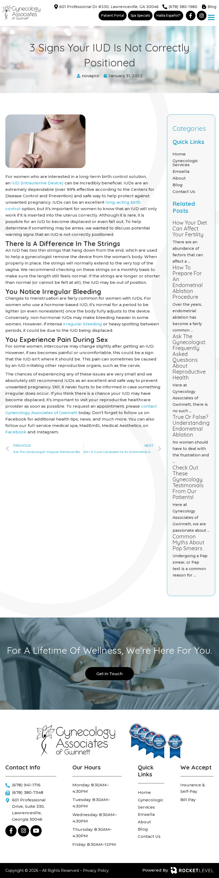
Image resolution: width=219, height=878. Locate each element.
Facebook (15, 431)
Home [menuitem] (144, 792)
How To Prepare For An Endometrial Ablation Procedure (188, 282)
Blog (178, 184)
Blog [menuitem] (143, 829)
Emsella (181, 171)
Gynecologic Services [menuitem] (150, 803)
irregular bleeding (82, 323)
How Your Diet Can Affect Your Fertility (190, 228)
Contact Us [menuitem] (149, 836)
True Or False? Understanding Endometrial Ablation (191, 426)
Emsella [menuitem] (146, 814)
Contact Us (184, 191)
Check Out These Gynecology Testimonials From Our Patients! (188, 482)
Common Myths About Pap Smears (188, 542)
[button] (211, 18)
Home (179, 154)
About (179, 178)
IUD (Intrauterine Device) (37, 182)
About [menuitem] (144, 821)
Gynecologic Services (185, 162)
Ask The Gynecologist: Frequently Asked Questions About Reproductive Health (189, 357)
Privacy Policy (96, 870)
